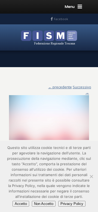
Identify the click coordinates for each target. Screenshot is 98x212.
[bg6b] (49, 115)
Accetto (21, 204)
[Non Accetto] (91, 176)
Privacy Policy (71, 204)
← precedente (60, 87)
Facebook (61, 19)
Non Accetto (43, 204)
